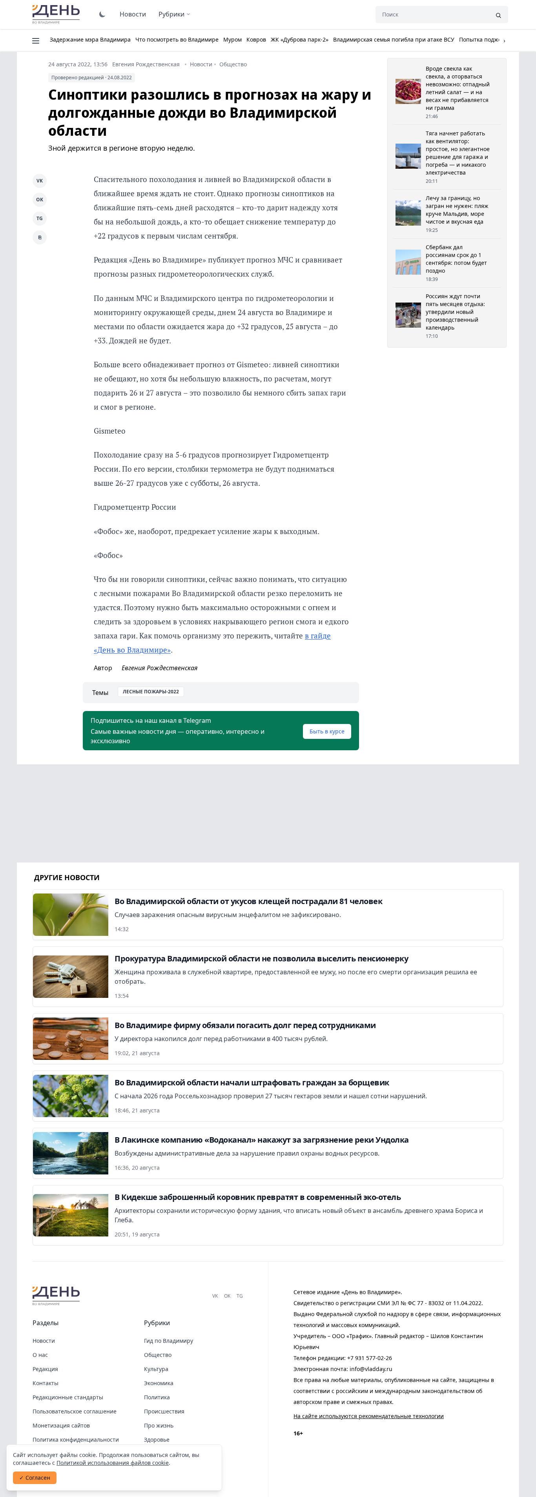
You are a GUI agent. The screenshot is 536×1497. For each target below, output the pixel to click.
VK (39, 180)
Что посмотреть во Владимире (177, 39)
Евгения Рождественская (146, 64)
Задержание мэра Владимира (90, 39)
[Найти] (498, 14)
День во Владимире (57, 14)
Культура (156, 1369)
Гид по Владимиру (168, 1340)
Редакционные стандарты (68, 1397)
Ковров (256, 39)
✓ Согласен (34, 1477)
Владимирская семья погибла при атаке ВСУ (393, 39)
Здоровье (157, 1439)
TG (39, 218)
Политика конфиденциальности (76, 1439)
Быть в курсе (327, 731)
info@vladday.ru (371, 1369)
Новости (133, 14)
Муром (232, 39)
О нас (40, 1354)
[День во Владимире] (57, 1296)
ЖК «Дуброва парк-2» (299, 39)
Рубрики (171, 14)
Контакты (45, 1383)
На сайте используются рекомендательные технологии (369, 1416)
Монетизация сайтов (61, 1425)
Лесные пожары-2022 (151, 691)
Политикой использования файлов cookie (113, 1462)
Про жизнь (158, 1425)
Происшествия (164, 1411)
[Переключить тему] (102, 14)
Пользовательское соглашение (75, 1411)
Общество (233, 64)
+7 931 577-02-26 (369, 1358)
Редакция (45, 1369)
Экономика (158, 1383)
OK (39, 199)
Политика (157, 1397)
